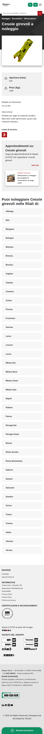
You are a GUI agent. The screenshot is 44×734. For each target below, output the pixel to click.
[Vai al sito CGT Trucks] (31, 649)
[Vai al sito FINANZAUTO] (31, 640)
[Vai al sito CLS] (9, 649)
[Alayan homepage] (6, 5)
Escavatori (17, 18)
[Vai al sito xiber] (9, 655)
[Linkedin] (3, 705)
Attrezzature (30, 18)
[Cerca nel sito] (40, 13)
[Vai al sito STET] (9, 644)
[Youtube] (12, 705)
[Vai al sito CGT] (9, 640)
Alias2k (28, 718)
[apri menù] (40, 5)
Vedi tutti (35, 165)
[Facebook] (6, 705)
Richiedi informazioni (24, 730)
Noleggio (6, 18)
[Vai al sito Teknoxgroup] (31, 644)
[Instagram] (9, 705)
